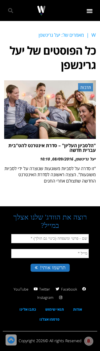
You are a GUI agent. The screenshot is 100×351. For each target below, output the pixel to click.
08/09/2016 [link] (62, 159)
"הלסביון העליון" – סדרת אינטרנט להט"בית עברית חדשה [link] (52, 147)
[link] (41, 10)
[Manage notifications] (88, 341)
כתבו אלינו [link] (27, 309)
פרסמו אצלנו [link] (49, 319)
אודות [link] (77, 309)
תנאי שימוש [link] (54, 309)
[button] (90, 10)
